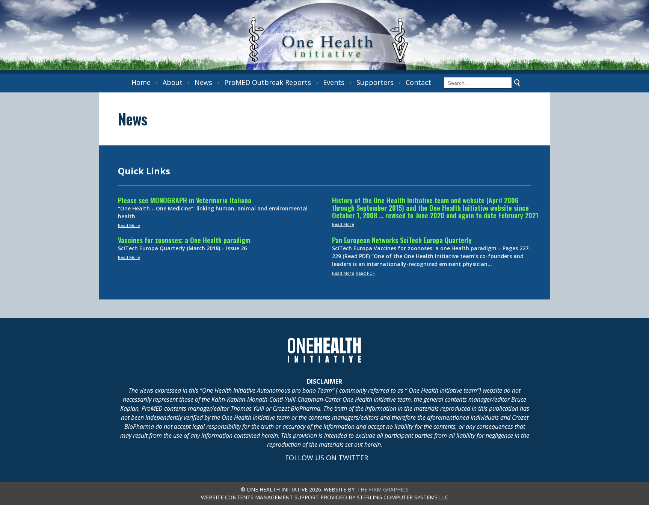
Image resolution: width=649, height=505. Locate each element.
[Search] (517, 83)
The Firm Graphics (383, 489)
